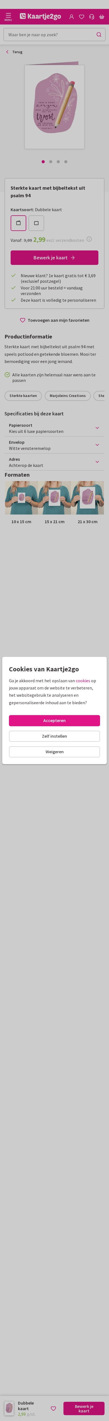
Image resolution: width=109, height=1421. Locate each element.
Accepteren (54, 720)
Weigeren (55, 751)
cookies (83, 680)
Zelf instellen (54, 736)
